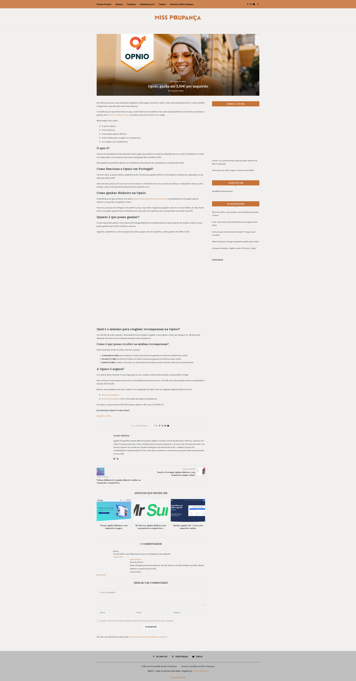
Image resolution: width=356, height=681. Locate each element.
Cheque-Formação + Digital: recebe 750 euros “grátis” (234, 248)
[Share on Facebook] (159, 425)
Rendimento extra (147, 4)
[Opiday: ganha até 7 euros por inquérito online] (188, 510)
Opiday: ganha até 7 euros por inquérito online (188, 526)
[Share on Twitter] (162, 425)
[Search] (258, 4)
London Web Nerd (200, 671)
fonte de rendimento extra (118, 115)
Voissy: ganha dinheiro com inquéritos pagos (114, 526)
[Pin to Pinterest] (165, 425)
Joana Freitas (178, 90)
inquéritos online (104, 416)
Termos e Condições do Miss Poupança (197, 666)
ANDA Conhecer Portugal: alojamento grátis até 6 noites (235, 241)
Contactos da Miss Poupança (181, 4)
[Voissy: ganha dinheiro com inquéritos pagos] (114, 510)
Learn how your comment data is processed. (148, 637)
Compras (162, 4)
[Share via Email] (168, 425)
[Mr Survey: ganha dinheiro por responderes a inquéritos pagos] (151, 510)
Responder (118, 557)
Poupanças (131, 4)
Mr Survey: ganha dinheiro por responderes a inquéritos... (150, 526)
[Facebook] (247, 4)
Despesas (119, 4)
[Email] (254, 4)
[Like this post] (156, 425)
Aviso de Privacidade (110, 399)
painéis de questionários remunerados (150, 199)
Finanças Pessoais (104, 4)
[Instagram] (250, 4)
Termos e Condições (110, 395)
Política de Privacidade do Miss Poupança (159, 666)
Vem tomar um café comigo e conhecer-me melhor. (233, 170)
